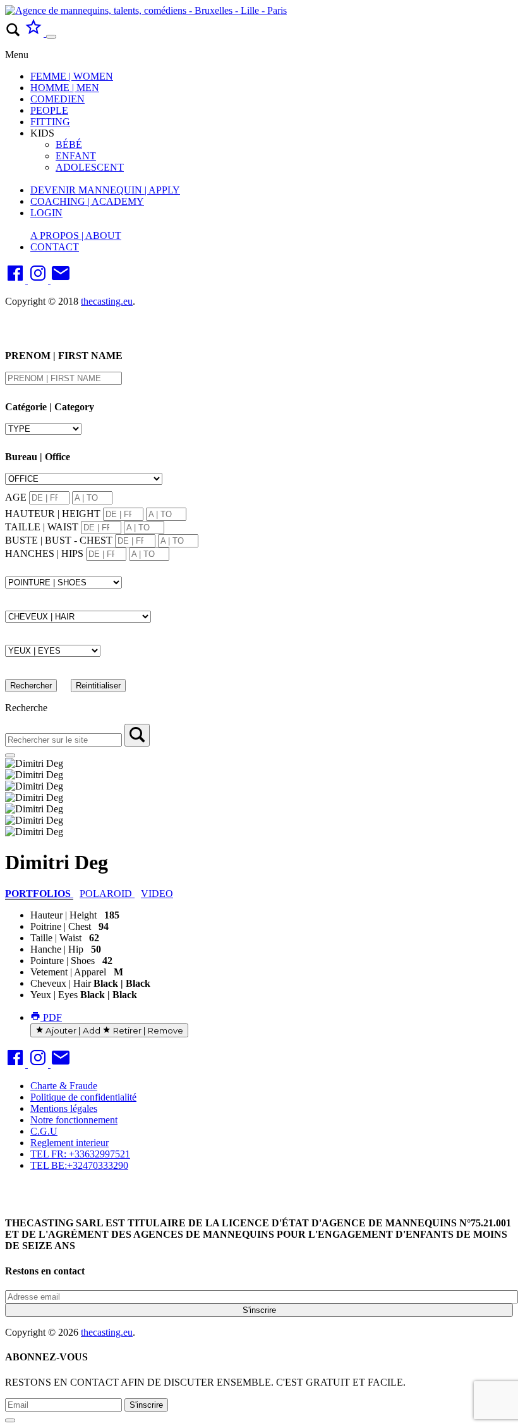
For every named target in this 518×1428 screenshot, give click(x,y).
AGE (16, 497)
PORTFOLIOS (39, 893)
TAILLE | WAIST (41, 527)
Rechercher (31, 685)
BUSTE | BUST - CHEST (58, 540)
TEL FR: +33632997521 (80, 1154)
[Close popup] (10, 1420)
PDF (51, 1017)
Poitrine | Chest (60, 926)
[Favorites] (34, 33)
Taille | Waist (55, 937)
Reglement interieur (69, 1142)
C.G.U (43, 1131)
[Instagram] (39, 279)
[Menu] (51, 37)
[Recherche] (137, 735)
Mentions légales (63, 1108)
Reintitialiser (98, 685)
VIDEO (157, 893)
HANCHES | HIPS (44, 553)
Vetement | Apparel (68, 972)
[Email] (61, 279)
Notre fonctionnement (73, 1119)
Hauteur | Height (63, 915)
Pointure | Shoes (62, 960)
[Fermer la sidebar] (10, 755)
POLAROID (107, 893)
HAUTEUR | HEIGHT (52, 513)
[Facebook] (16, 279)
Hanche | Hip (56, 949)
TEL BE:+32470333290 (79, 1165)
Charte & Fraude (63, 1085)
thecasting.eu (107, 301)
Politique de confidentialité (83, 1097)
